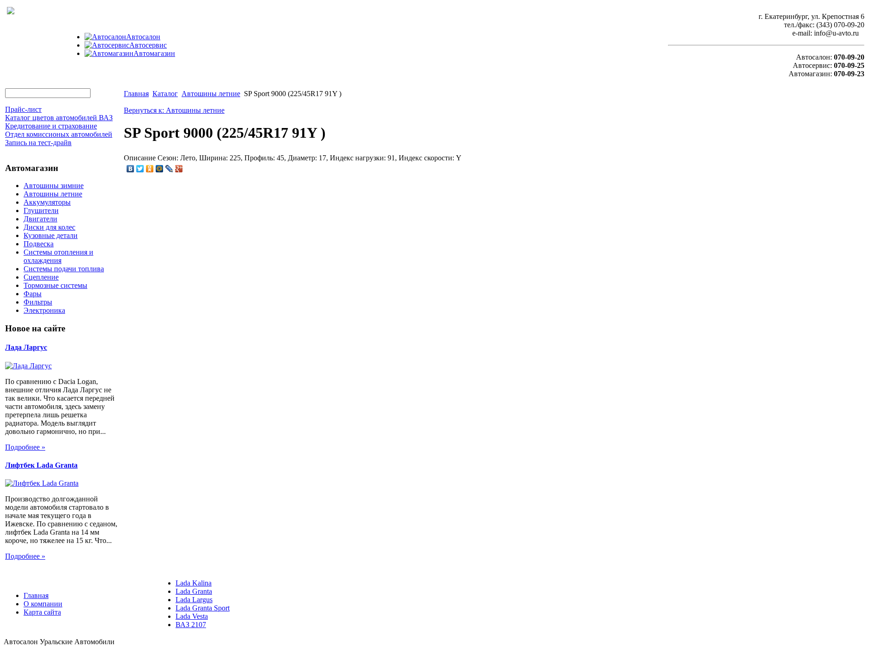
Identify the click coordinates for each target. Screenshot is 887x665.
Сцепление (41, 277)
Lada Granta (194, 591)
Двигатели (40, 219)
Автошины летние (53, 194)
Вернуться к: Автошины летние (174, 110)
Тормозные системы (55, 285)
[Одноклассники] (150, 169)
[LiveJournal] (169, 169)
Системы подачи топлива (64, 269)
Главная (136, 94)
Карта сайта (42, 612)
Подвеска (39, 244)
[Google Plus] (179, 169)
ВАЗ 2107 (191, 624)
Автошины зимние (54, 185)
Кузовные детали (51, 235)
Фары (33, 294)
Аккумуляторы (47, 202)
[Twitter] (140, 169)
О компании (43, 604)
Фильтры (38, 302)
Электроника (44, 310)
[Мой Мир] (159, 169)
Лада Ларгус (26, 347)
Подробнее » (25, 447)
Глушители (41, 210)
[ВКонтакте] (130, 169)
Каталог (165, 94)
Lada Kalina (194, 583)
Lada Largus (194, 600)
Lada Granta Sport (203, 608)
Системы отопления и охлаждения (58, 256)
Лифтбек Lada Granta (41, 465)
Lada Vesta (192, 616)
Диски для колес (49, 227)
